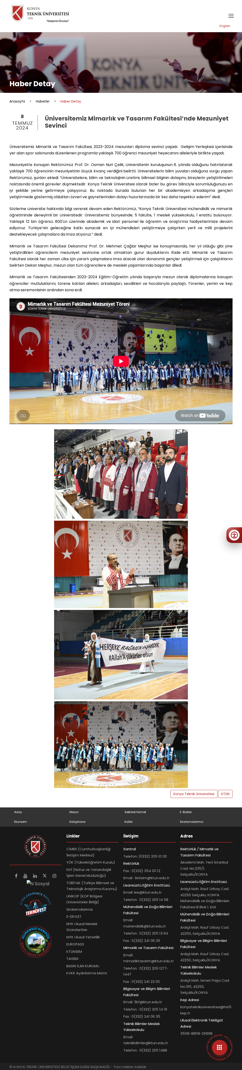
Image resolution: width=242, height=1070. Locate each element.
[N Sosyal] (38, 883)
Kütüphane (77, 822)
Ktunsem (20, 822)
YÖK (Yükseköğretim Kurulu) (90, 862)
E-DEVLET (74, 916)
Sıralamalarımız (191, 822)
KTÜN (225, 794)
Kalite (128, 822)
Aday (18, 812)
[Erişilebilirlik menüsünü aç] (234, 535)
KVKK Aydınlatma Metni (86, 973)
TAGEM (72, 958)
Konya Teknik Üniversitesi (193, 794)
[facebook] (17, 876)
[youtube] (25, 876)
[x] (45, 876)
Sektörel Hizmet (135, 812)
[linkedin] (35, 876)
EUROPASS (75, 944)
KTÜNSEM (74, 951)
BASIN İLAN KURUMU (82, 965)
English (225, 26)
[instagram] (54, 876)
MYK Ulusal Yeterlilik (83, 937)
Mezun (74, 812)
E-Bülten (186, 812)
